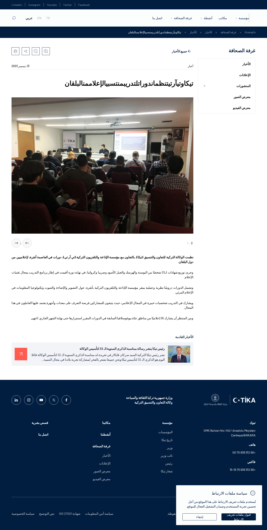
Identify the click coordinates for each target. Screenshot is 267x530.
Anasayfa (250, 32)
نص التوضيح (46, 513)
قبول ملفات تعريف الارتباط (239, 516)
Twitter (67, 4)
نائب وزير (167, 455)
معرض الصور (242, 97)
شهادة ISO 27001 (69, 513)
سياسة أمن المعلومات (99, 513)
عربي (29, 18)
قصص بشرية (40, 422)
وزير (170, 447)
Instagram (34, 4)
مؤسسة (244, 18)
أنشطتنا (105, 434)
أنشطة (208, 18)
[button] (27, 243)
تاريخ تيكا (167, 440)
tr (48, 18)
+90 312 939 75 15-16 (242, 469)
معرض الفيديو (242, 107)
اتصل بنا (157, 18)
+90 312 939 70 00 (243, 452)
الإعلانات (245, 75)
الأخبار (208, 32)
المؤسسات (165, 432)
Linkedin (17, 4)
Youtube (52, 4)
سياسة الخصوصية (23, 513)
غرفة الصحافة (183, 18)
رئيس (169, 463)
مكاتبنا (106, 422)
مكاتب (223, 18)
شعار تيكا (167, 471)
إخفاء (199, 517)
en (39, 18)
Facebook (84, 4)
